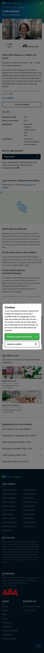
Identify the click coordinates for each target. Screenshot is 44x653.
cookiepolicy (24, 317)
